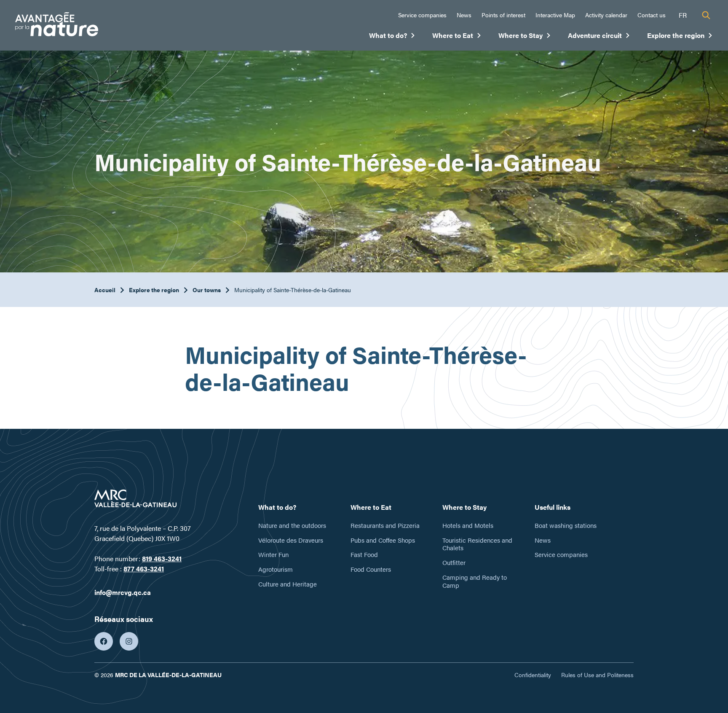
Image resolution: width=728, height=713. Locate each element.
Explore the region (680, 37)
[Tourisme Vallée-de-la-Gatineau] (56, 25)
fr (683, 15)
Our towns (207, 290)
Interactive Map (555, 15)
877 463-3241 (143, 568)
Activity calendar (606, 15)
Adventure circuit (599, 37)
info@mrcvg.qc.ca (122, 592)
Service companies (422, 15)
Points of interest (503, 15)
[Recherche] (706, 15)
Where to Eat (457, 37)
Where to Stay (524, 37)
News (464, 15)
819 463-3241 (162, 558)
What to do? (392, 37)
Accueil (104, 290)
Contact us (651, 15)
